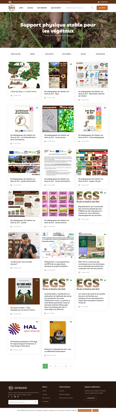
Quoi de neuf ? (56, 8)
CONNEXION (91, 398)
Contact (61, 391)
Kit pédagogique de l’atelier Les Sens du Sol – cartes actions (56, 221)
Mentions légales (64, 394)
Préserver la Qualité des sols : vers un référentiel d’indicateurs (57, 350)
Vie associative (100, 54)
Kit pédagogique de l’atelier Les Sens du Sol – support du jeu (90, 180)
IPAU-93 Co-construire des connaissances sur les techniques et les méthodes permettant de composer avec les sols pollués (91, 265)
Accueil (47, 35)
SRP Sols (83, 54)
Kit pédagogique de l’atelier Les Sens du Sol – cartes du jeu (56, 136)
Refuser (95, 410)
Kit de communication (66, 398)
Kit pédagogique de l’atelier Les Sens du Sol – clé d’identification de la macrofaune (23, 137)
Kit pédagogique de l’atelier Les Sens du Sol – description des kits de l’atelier (91, 93)
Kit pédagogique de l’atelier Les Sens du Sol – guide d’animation (23, 180)
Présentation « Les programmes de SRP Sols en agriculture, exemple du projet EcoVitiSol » (56, 264)
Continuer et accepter (85, 410)
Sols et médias (66, 54)
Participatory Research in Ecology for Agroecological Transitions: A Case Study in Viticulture (23, 343)
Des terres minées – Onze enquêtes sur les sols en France (22, 309)
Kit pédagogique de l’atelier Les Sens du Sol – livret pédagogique (91, 136)
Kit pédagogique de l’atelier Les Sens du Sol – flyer (56, 92)
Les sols (30, 8)
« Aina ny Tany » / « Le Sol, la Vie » (23, 91)
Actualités (45, 401)
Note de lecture (15, 54)
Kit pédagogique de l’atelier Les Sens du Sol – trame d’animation (57, 180)
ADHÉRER (102, 8)
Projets (32, 54)
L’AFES (21, 8)
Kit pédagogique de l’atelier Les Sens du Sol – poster (22, 221)
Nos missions (42, 8)
